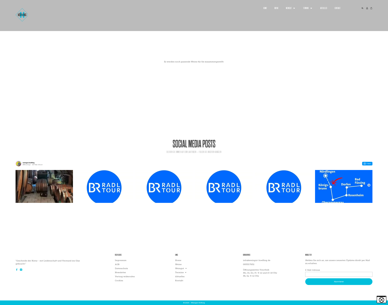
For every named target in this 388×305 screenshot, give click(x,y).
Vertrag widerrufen (125, 276)
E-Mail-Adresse (312, 270)
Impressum (120, 260)
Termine (306, 8)
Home (265, 8)
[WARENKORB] (371, 8)
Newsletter (120, 272)
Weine (276, 8)
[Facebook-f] (17, 269)
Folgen (368, 163)
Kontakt (338, 8)
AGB (117, 264)
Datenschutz (121, 268)
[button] (362, 8)
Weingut (289, 8)
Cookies (119, 280)
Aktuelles (323, 8)
